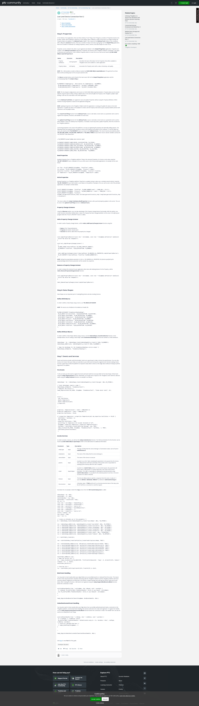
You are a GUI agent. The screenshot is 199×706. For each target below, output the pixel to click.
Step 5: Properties (66, 23)
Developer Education (63, 644)
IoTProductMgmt (65, 12)
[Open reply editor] (89, 655)
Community (63, 8)
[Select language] (176, 3)
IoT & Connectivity (72, 8)
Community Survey (197, 15)
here (61, 640)
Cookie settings (99, 662)
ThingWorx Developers (131, 47)
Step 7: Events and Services (68, 26)
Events (33, 3)
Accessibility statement (109, 662)
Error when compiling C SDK (132, 43)
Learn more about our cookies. (127, 696)
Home (57, 8)
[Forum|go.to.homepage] (11, 3)
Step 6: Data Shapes (67, 24)
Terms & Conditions (89, 662)
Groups (39, 3)
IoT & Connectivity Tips (84, 8)
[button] (183, 3)
